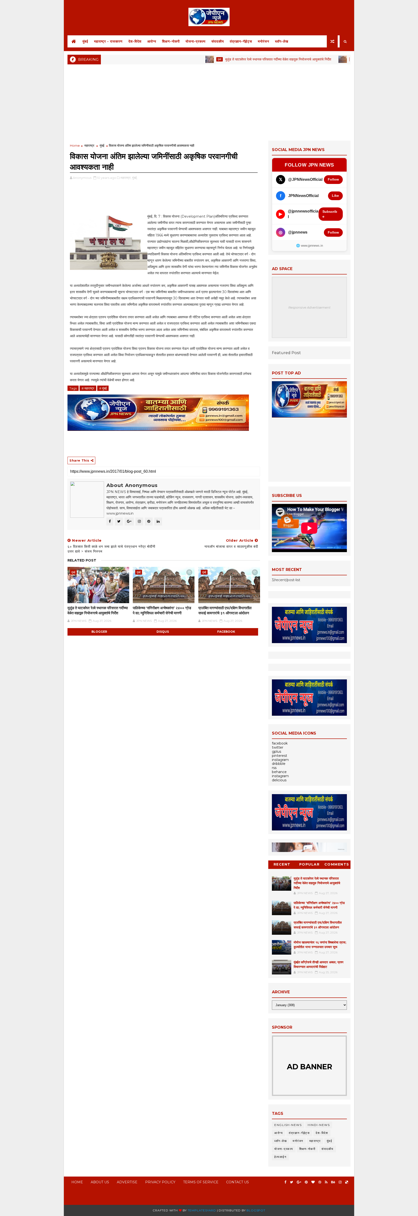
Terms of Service (200, 1182)
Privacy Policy (160, 1182)
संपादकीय (217, 41)
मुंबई (85, 41)
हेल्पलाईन (280, 1157)
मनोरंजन (263, 41)
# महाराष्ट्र (88, 388)
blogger (99, 631)
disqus (163, 631)
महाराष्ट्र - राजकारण (108, 41)
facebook (226, 631)
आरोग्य (151, 41)
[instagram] (340, 1182)
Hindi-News (319, 1125)
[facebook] (285, 1182)
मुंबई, (134, 178)
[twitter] (291, 1182)
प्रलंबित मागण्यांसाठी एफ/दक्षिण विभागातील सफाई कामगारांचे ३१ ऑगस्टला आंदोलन (225, 610)
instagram (280, 760)
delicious (279, 780)
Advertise (127, 1182)
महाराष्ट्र (89, 145)
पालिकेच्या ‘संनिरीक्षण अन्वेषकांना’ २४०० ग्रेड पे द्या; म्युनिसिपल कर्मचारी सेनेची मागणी (162, 610)
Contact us (237, 1182)
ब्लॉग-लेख (281, 41)
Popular (309, 864)
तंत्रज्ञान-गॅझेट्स (241, 41)
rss (274, 768)
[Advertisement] (209, 102)
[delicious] (346, 1182)
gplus (276, 751)
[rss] (326, 1182)
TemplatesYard (202, 1210)
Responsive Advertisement (309, 307)
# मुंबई (103, 388)
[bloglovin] (313, 1182)
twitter (277, 747)
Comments (336, 864)
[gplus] (299, 1182)
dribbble (278, 763)
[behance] (333, 1182)
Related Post (81, 560)
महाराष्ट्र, (126, 178)
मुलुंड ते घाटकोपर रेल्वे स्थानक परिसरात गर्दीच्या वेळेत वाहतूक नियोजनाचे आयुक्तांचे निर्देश (250, 59)
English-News (288, 1125)
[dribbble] (319, 1182)
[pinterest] (306, 1182)
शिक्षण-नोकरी (171, 41)
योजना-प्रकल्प (196, 41)
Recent (282, 864)
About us (100, 1182)
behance (279, 772)
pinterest (279, 755)
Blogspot (255, 1210)
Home (75, 145)
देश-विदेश (135, 41)
